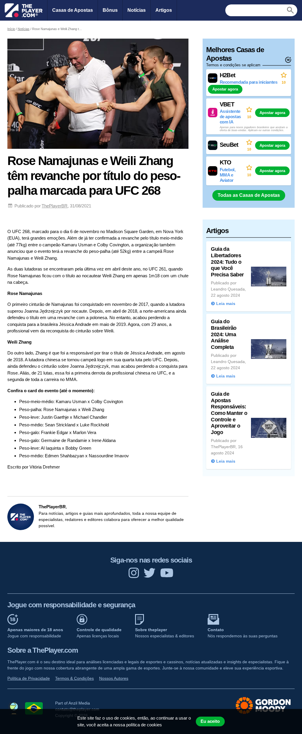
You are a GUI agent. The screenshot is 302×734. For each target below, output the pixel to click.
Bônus (110, 10)
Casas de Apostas (72, 10)
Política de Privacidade (28, 678)
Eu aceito (210, 721)
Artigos (163, 10)
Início (11, 29)
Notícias (136, 10)
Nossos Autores (113, 678)
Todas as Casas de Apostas (249, 195)
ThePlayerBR (55, 205)
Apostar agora (225, 89)
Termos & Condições (74, 678)
